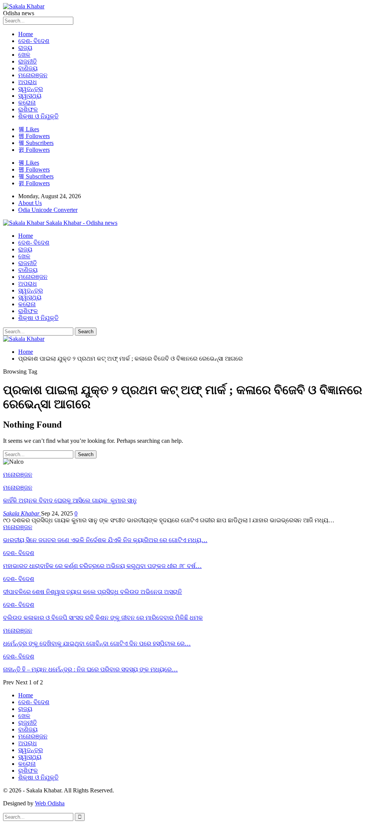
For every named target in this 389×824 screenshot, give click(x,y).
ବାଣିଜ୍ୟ (28, 68)
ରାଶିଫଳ (28, 109)
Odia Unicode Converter (47, 210)
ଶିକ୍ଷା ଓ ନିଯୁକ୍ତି (38, 116)
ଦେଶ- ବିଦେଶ (33, 41)
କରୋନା (27, 102)
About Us (30, 203)
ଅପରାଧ (27, 82)
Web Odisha (50, 803)
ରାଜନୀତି (27, 61)
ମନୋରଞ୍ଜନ (32, 75)
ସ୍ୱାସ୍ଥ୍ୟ (29, 95)
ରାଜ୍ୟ (25, 48)
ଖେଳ (24, 54)
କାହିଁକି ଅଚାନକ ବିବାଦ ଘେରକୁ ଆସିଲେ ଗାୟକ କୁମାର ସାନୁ (70, 500)
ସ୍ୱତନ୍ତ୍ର (30, 89)
